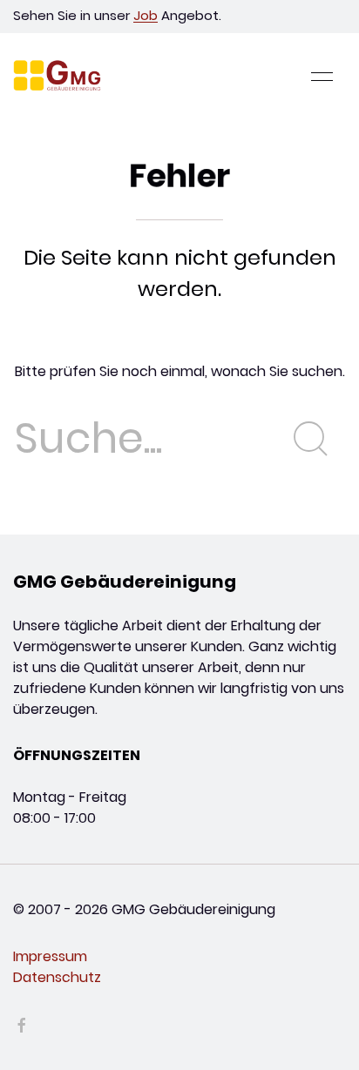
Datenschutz (57, 977)
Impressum (50, 956)
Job (145, 15)
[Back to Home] (57, 76)
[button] (322, 76)
